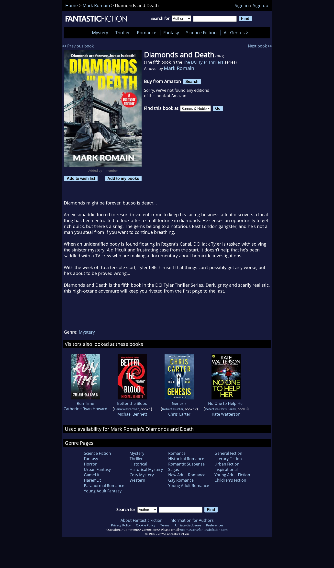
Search (192, 81)
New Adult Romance (186, 474)
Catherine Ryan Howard (85, 408)
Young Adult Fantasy (103, 491)
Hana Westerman (126, 409)
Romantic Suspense (186, 464)
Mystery (100, 32)
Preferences (214, 525)
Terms (164, 525)
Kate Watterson (226, 414)
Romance (146, 32)
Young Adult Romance (188, 485)
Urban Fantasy (97, 469)
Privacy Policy (121, 525)
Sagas (173, 469)
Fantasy (171, 32)
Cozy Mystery (142, 474)
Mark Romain (179, 68)
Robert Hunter (172, 409)
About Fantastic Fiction (142, 520)
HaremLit (92, 480)
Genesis (179, 403)
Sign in (242, 5)
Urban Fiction (226, 464)
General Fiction (228, 453)
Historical (138, 464)
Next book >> (260, 46)
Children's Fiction (230, 480)
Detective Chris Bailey (220, 409)
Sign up (260, 5)
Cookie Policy (145, 525)
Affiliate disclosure (188, 525)
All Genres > (237, 32)
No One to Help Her (226, 403)
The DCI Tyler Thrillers (203, 62)
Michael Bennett (132, 414)
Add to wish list (81, 178)
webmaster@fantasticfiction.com (203, 529)
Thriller (122, 32)
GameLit (91, 474)
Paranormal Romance (104, 485)
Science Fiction (201, 32)
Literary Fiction (228, 458)
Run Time (85, 403)
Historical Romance (186, 458)
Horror (90, 464)
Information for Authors (191, 520)
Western (137, 480)
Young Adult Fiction (232, 474)
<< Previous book (78, 46)
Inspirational (226, 469)
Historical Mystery (146, 469)
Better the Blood (132, 403)
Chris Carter (179, 414)
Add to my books (123, 178)
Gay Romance (181, 480)
